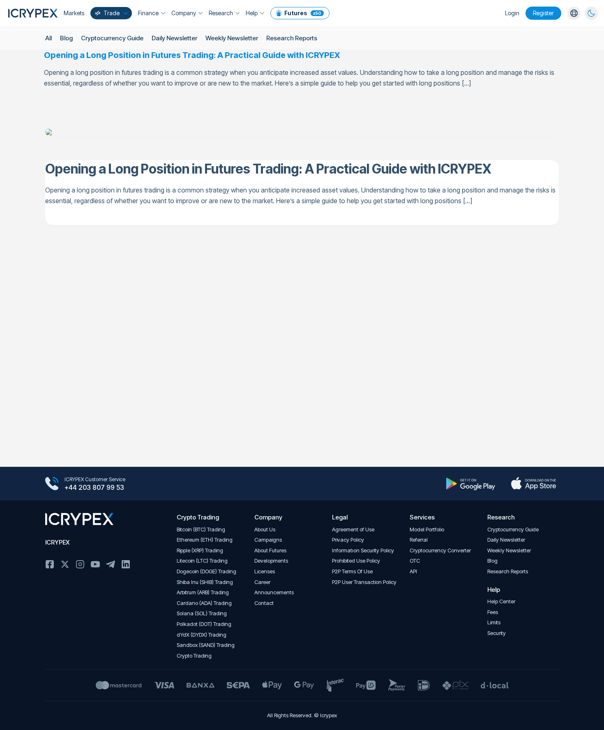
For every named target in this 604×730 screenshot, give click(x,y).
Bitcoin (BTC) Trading (201, 529)
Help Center (501, 601)
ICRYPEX (57, 542)
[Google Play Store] (470, 483)
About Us (264, 529)
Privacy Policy (348, 540)
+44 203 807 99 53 (94, 487)
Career (262, 582)
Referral (419, 540)
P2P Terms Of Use (352, 571)
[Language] (574, 13)
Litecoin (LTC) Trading (202, 561)
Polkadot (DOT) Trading (204, 624)
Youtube (95, 564)
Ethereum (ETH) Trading (205, 540)
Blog (66, 38)
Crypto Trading (194, 656)
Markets (74, 12)
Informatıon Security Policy (363, 550)
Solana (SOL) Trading (202, 613)
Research (221, 12)
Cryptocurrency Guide (112, 38)
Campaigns (268, 540)
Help (252, 12)
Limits (493, 622)
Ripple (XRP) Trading (200, 550)
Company (183, 12)
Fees (492, 612)
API (413, 571)
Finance (148, 12)
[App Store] (533, 483)
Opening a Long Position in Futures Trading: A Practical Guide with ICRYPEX (192, 55)
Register (543, 12)
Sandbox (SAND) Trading (206, 645)
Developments (271, 561)
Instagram (80, 564)
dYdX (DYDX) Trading (201, 635)
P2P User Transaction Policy (364, 582)
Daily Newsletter (174, 38)
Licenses (264, 571)
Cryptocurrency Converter (440, 550)
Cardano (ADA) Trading (204, 603)
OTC (415, 561)
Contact (264, 603)
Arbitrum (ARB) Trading (203, 592)
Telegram (110, 564)
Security (496, 633)
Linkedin (125, 564)
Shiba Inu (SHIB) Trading (205, 582)
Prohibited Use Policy (356, 561)
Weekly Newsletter (231, 38)
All (48, 38)
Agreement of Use (353, 529)
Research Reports (291, 38)
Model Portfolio (427, 529)
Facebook (49, 564)
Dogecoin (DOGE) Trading (206, 571)
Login (512, 12)
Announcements (274, 592)
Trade (112, 12)
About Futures (270, 550)
